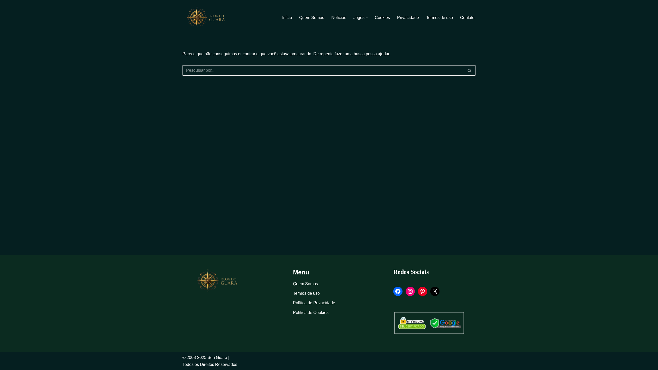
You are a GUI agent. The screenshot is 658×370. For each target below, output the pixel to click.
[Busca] (470, 70)
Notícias (338, 17)
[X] (435, 291)
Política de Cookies (310, 312)
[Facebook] (398, 291)
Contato (467, 17)
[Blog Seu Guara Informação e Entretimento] (208, 17)
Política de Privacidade (314, 303)
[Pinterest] (422, 291)
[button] (367, 17)
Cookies (382, 17)
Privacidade (408, 17)
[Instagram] (410, 291)
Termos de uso (439, 17)
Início (287, 17)
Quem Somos (311, 17)
